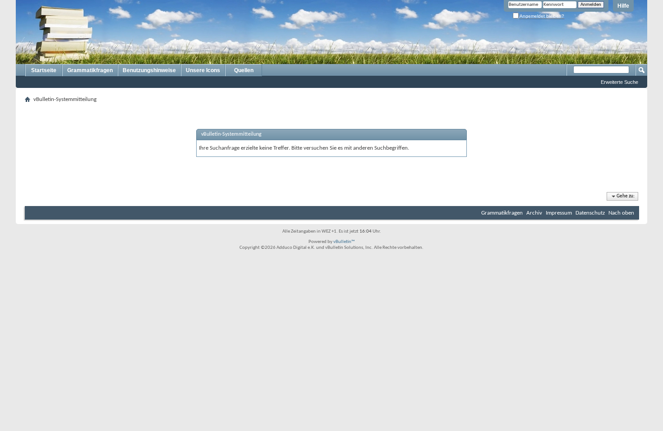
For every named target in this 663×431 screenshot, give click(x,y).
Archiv (534, 213)
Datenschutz (590, 213)
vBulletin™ (344, 241)
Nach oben (621, 213)
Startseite (43, 70)
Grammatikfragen (90, 70)
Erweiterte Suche (619, 82)
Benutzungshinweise (149, 70)
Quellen (243, 70)
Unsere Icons (203, 70)
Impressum (559, 213)
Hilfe (623, 6)
